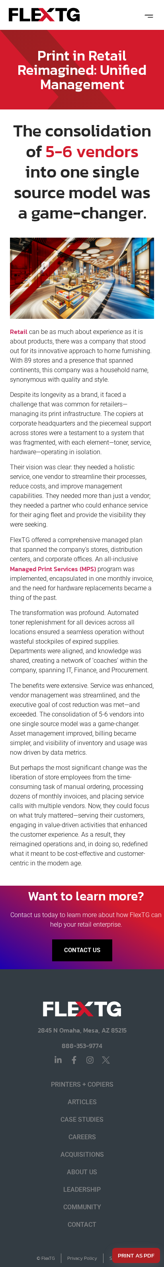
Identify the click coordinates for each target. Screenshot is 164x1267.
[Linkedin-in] (58, 1060)
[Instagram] (90, 1060)
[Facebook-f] (74, 1060)
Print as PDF (136, 1255)
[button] (148, 14)
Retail (18, 331)
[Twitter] (106, 1060)
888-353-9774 (82, 1045)
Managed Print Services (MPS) (53, 569)
